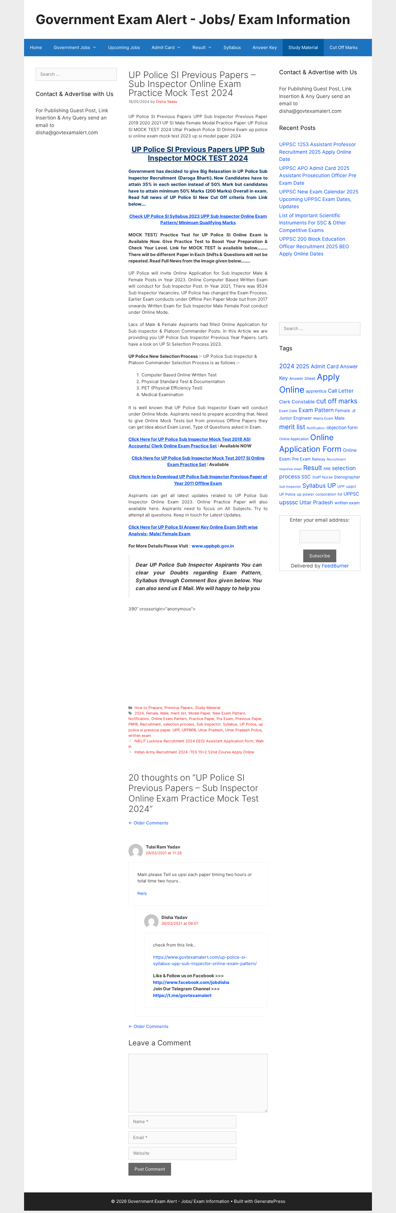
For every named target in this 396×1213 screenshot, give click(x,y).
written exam (139, 735)
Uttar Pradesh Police (243, 730)
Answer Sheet (302, 378)
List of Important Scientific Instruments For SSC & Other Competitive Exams (312, 223)
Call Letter (341, 390)
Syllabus (232, 47)
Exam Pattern (316, 410)
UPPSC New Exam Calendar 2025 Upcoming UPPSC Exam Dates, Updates (318, 199)
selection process (178, 724)
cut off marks (336, 401)
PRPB (133, 724)
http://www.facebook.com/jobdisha (191, 982)
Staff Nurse (322, 477)
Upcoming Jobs (124, 47)
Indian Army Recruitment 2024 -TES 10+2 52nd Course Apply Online (194, 752)
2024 (139, 713)
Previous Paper (248, 719)
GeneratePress (269, 1201)
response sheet (290, 469)
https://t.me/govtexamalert (182, 995)
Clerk (284, 402)
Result (199, 47)
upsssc (288, 502)
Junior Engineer (295, 418)
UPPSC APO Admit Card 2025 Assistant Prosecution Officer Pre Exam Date (317, 175)
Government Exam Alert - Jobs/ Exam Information (193, 19)
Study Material (303, 47)
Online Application (294, 439)
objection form (342, 427)
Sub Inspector (209, 724)
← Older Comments (148, 823)
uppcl (351, 486)
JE (354, 411)
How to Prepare (148, 708)
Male (164, 713)
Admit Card (163, 47)
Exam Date (288, 411)
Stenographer (347, 476)
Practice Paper (201, 719)
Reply (142, 893)
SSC (306, 477)
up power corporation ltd (319, 494)
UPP (175, 730)
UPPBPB (189, 730)
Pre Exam (225, 719)
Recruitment (150, 724)
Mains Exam (323, 418)
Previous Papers (178, 708)
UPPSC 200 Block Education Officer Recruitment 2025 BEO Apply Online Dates (314, 246)
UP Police (248, 724)
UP (331, 485)
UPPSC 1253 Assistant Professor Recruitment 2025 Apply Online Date (317, 152)
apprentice (316, 391)
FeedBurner (335, 566)
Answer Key (265, 47)
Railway (318, 459)
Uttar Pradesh (210, 730)
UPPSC (351, 494)
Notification (138, 719)
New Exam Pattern (228, 713)
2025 (302, 366)
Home (36, 47)
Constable (303, 402)
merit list (178, 713)
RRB (327, 469)
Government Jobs (72, 47)
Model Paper (199, 713)
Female (152, 713)
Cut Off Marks (344, 47)
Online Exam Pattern (169, 719)
